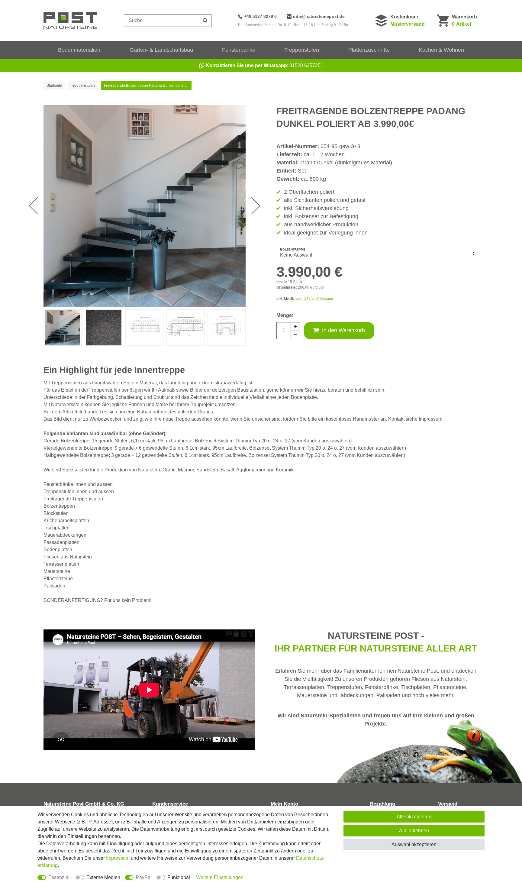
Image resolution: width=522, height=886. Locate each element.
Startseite (54, 85)
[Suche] (205, 21)
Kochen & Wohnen (441, 50)
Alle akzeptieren (414, 816)
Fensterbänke (238, 50)
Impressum (118, 858)
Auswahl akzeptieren (414, 844)
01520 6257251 (264, 65)
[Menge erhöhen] (295, 326)
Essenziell (59, 877)
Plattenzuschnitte (369, 50)
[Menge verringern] (295, 335)
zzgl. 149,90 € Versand (314, 298)
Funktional (178, 877)
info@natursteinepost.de (319, 16)
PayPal (144, 877)
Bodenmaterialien (79, 50)
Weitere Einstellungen (219, 877)
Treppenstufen (301, 50)
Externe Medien (103, 877)
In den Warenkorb (343, 330)
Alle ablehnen (414, 830)
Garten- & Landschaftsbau (161, 50)
